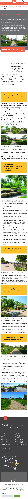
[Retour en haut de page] (5, 418)
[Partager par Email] (18, 50)
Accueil (3, 6)
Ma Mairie (8, 6)
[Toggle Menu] (25, 3)
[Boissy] (14, 480)
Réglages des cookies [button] (7, 495)
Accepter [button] (17, 495)
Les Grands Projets (16, 6)
